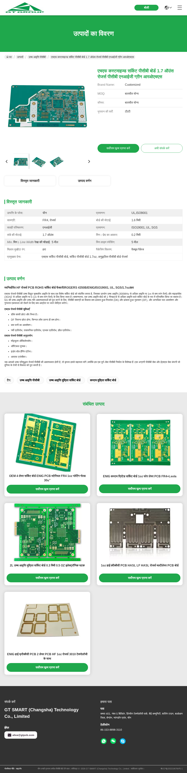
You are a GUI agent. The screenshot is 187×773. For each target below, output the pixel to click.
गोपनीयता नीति (9, 769)
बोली (146, 7)
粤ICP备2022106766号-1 (172, 769)
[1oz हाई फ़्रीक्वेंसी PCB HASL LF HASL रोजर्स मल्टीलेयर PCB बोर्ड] (139, 532)
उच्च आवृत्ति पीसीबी (37, 57)
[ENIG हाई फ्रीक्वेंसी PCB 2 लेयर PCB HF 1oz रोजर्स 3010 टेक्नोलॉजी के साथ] (47, 620)
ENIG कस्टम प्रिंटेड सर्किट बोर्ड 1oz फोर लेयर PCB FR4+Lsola (139, 476)
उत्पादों (20, 57)
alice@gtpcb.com (23, 735)
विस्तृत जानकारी (30, 181)
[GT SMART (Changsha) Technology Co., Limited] (24, 7)
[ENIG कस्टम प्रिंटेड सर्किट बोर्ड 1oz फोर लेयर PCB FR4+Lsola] (140, 443)
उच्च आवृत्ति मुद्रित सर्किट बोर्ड (65, 380)
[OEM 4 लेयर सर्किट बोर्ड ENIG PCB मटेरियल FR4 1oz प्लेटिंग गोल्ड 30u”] (47, 442)
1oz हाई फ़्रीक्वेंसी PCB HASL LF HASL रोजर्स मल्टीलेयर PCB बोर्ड (140, 565)
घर (10, 57)
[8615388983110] (103, 741)
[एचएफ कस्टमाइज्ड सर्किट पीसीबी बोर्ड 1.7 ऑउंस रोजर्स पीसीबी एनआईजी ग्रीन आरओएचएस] (47, 107)
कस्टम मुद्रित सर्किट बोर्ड (103, 380)
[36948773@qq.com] (122, 741)
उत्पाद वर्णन (84, 181)
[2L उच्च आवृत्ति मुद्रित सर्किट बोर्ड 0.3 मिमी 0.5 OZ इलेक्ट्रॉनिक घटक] (47, 532)
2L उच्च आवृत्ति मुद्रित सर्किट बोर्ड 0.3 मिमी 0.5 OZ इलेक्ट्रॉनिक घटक (47, 565)
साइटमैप (19, 769)
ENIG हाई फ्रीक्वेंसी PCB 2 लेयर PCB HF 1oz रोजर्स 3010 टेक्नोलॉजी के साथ (47, 656)
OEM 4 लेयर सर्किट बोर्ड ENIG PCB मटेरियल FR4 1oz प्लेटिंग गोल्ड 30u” (47, 478)
